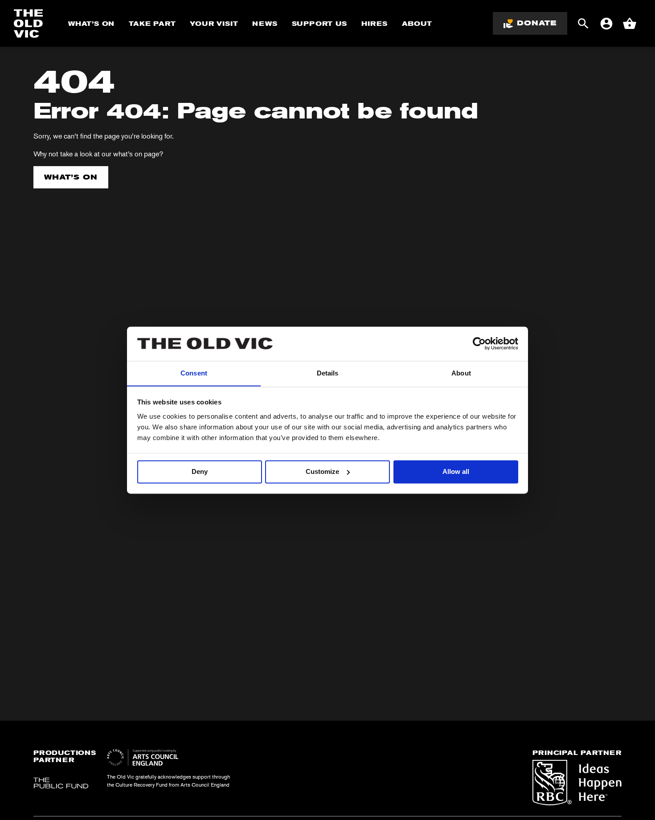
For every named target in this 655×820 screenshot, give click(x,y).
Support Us (319, 23)
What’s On (91, 23)
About (417, 23)
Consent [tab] (193, 373)
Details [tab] (328, 373)
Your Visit (214, 23)
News (264, 23)
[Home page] (28, 23)
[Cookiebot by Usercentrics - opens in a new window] (479, 343)
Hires (374, 23)
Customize (322, 471)
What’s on (71, 177)
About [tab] (461, 373)
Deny (200, 471)
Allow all (455, 471)
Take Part (152, 23)
